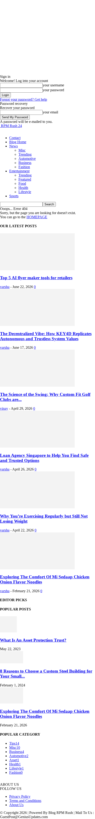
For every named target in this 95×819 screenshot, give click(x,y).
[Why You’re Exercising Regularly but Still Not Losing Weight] (37, 507)
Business (24, 163)
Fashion (24, 167)
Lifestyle (24, 192)
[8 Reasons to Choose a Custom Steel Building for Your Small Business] (11, 662)
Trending (25, 154)
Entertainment (19, 171)
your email (50, 112)
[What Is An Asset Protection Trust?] (8, 631)
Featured (24, 179)
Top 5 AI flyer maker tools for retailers (36, 277)
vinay (4, 408)
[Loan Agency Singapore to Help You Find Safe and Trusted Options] (37, 446)
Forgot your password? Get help (23, 99)
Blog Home (17, 142)
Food (22, 183)
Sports (13, 196)
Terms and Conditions (25, 801)
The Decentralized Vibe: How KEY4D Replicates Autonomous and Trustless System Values (46, 336)
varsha (4, 287)
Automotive (27, 159)
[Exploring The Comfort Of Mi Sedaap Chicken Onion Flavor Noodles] (37, 568)
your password (53, 90)
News (13, 146)
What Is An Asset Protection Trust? (33, 640)
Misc (22, 150)
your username (53, 85)
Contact (15, 138)
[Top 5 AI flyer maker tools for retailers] (37, 269)
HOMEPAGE (37, 217)
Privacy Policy (19, 796)
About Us (16, 805)
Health (23, 188)
